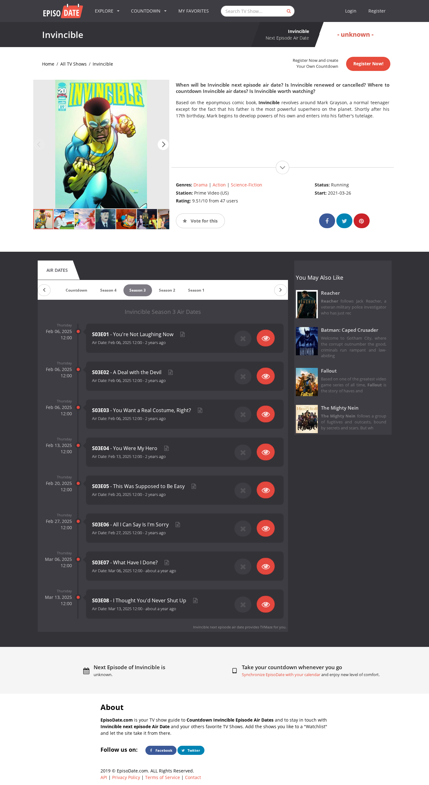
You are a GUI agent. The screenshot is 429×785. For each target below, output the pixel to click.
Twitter (193, 750)
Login (350, 11)
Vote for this (203, 221)
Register (377, 11)
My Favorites (193, 11)
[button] (163, 144)
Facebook (163, 750)
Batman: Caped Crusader (349, 330)
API (103, 777)
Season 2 (167, 290)
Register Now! (368, 64)
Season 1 (196, 290)
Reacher (330, 293)
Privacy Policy (126, 777)
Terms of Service (162, 777)
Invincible (103, 64)
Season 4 (108, 290)
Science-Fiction (246, 185)
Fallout (329, 371)
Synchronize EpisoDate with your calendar (281, 674)
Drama (200, 185)
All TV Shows (73, 64)
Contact (193, 777)
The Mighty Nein (340, 408)
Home (48, 64)
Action (219, 185)
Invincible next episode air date (218, 627)
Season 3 (137, 290)
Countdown (76, 290)
